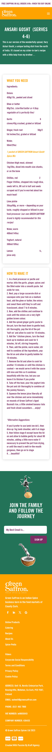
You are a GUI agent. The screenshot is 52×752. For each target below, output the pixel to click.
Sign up (39, 539)
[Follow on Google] (26, 612)
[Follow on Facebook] (7, 612)
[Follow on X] (19, 612)
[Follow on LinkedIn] (13, 612)
